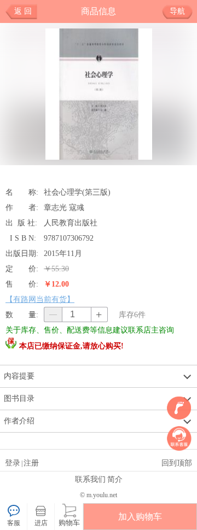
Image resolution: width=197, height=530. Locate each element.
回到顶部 (176, 462)
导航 (177, 11)
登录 (12, 462)
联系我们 (90, 479)
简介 (115, 479)
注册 (31, 462)
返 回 (23, 11)
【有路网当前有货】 (39, 299)
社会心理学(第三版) (77, 192)
